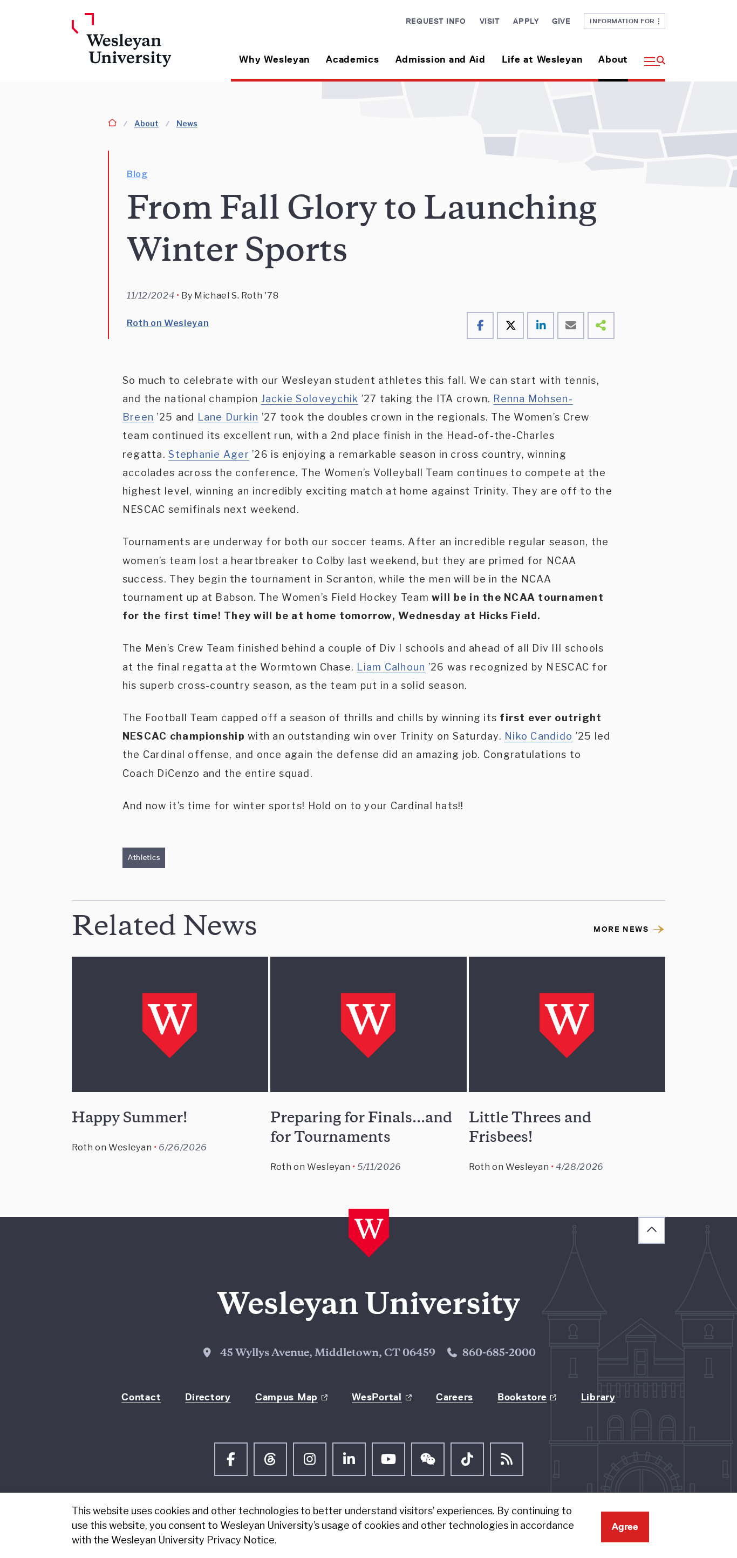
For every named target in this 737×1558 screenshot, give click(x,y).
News (186, 123)
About (613, 59)
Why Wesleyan (274, 59)
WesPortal (376, 1397)
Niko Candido (538, 736)
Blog (137, 174)
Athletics (144, 857)
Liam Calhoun (391, 667)
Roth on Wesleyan (168, 323)
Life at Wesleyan (542, 59)
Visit (490, 21)
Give (561, 21)
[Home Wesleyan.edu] (140, 47)
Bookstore (522, 1397)
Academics (352, 59)
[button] (650, 55)
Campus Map (286, 1397)
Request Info (436, 21)
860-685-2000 (499, 1354)
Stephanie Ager (208, 454)
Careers (454, 1397)
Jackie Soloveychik (310, 398)
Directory (207, 1397)
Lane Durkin (228, 417)
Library (598, 1397)
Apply (525, 21)
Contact (141, 1397)
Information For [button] (624, 20)
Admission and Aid (440, 59)
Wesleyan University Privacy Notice (193, 1540)
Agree (625, 1527)
